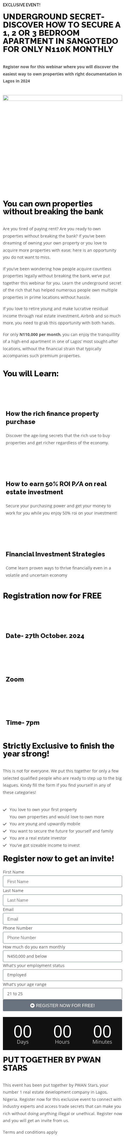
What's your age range (25, 984)
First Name (13, 872)
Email (8, 909)
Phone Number (18, 928)
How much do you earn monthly (34, 947)
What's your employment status (34, 965)
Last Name (13, 890)
